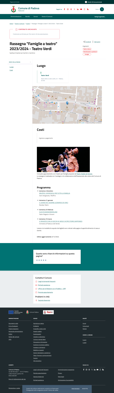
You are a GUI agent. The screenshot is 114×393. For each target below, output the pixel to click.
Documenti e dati (13, 323)
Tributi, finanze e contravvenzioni (42, 355)
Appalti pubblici (37, 331)
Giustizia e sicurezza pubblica (41, 345)
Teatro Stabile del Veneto (84, 174)
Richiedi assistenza (38, 380)
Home (11, 24)
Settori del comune (14, 337)
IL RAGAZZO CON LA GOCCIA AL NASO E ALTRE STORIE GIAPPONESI (60, 221)
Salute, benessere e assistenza (41, 353)
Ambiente (36, 326)
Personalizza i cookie (14, 388)
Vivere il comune (19, 24)
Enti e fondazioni (13, 326)
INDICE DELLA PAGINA (14, 62)
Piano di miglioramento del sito (17, 379)
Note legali (61, 377)
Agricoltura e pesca (38, 323)
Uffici (10, 339)
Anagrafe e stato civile (39, 329)
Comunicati (86, 326)
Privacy (60, 373)
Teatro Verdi (45, 75)
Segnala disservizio (38, 377)
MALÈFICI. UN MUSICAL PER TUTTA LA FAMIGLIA (54, 193)
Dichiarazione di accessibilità (66, 380)
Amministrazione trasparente (66, 370)
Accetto (85, 388)
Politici (10, 334)
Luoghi (84, 343)
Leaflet (82, 123)
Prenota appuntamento (39, 373)
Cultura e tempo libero (39, 339)
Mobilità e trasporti (38, 350)
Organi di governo (13, 329)
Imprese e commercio (39, 347)
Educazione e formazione (40, 342)
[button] (102, 9)
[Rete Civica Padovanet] (48, 312)
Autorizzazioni (37, 334)
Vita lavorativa (37, 361)
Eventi (28, 24)
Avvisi (84, 323)
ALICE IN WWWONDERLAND (48, 212)
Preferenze (76, 388)
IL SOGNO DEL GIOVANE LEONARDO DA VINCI (53, 203)
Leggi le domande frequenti (40, 370)
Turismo (35, 358)
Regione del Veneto (14, 2)
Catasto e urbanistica (39, 337)
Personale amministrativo (16, 331)
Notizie (85, 329)
